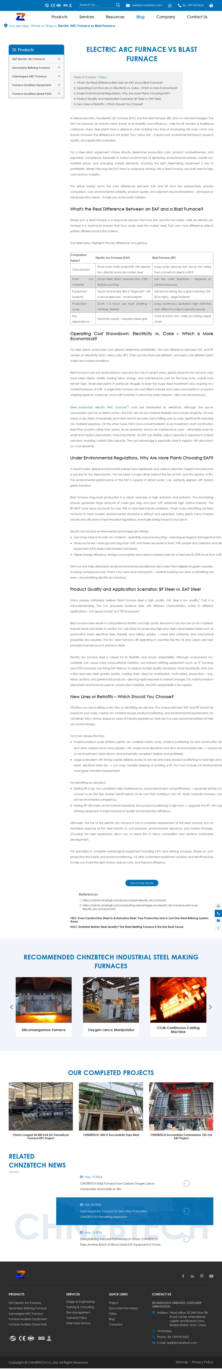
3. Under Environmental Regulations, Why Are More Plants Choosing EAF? (122, 93)
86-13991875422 (193, 5)
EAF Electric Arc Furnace (28, 59)
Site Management (78, 1312)
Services (86, 17)
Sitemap (182, 1362)
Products (59, 17)
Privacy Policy (202, 1362)
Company (165, 17)
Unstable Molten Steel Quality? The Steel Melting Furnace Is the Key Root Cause (130, 926)
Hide (102, 77)
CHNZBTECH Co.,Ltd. (43, 1362)
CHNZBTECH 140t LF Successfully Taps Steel (111, 1134)
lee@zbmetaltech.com (147, 5)
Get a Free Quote (141, 883)
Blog (140, 17)
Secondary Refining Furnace (31, 67)
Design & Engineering (80, 1301)
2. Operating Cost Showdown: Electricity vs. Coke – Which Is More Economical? (125, 88)
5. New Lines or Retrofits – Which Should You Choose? (108, 104)
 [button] (12, 1007)
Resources (115, 17)
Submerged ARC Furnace (29, 76)
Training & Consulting (80, 1307)
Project (113, 1303)
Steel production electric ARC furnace (98, 407)
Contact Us (197, 17)
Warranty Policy (76, 1318)
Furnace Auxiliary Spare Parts (32, 93)
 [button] (210, 1007)
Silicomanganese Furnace (44, 1030)
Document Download (123, 1308)
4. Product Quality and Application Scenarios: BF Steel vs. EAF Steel (117, 98)
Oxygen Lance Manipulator (111, 1030)
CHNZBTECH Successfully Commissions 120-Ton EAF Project (181, 1136)
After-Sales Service (78, 1323)
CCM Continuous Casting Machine (178, 1030)
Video (113, 1313)
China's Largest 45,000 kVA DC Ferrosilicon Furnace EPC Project (41, 1136)
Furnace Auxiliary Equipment (31, 85)
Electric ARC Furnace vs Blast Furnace (86, 26)
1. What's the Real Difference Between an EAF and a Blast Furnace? (118, 82)
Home (35, 26)
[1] (127, 406)
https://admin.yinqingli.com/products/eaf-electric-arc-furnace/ (124, 900)
